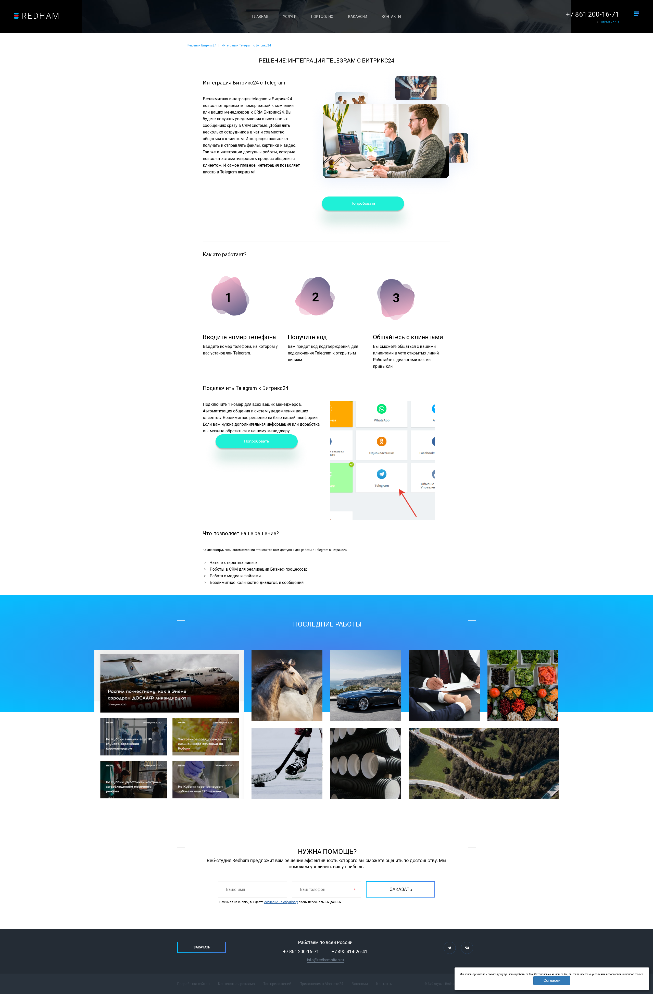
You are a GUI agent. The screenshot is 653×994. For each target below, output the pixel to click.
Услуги (289, 17)
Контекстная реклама (236, 984)
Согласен (552, 980)
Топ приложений (277, 984)
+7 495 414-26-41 (349, 951)
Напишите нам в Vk (467, 948)
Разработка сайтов (193, 984)
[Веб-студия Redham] (36, 16)
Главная (260, 17)
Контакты (391, 17)
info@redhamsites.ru (325, 960)
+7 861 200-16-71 (592, 14)
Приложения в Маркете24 (321, 984)
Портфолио (322, 17)
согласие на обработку (281, 902)
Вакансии (357, 17)
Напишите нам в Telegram (450, 948)
